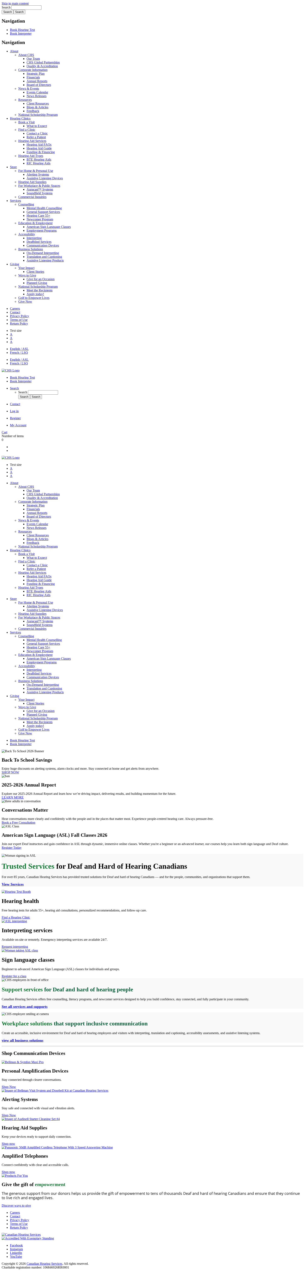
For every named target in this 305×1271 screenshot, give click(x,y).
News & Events (28, 88)
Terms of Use (19, 320)
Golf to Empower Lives (33, 298)
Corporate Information (33, 70)
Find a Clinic (26, 129)
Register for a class (14, 976)
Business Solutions (30, 249)
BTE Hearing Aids (39, 159)
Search (6, 7)
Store (13, 167)
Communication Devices (43, 245)
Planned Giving (37, 283)
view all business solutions (22, 1040)
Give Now (25, 301)
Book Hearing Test (22, 30)
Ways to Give (27, 275)
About (14, 51)
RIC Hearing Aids (38, 163)
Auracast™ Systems (40, 189)
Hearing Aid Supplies (32, 182)
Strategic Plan (36, 73)
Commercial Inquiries (32, 197)
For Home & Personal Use (35, 170)
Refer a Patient (36, 137)
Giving (14, 264)
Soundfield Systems (39, 193)
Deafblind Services (39, 241)
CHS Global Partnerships (43, 62)
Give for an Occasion (41, 279)
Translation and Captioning (44, 256)
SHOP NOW (10, 772)
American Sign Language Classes (49, 227)
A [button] (11, 334)
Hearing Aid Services (32, 141)
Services (15, 200)
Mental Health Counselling (44, 208)
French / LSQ (19, 352)
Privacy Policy (19, 316)
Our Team (33, 58)
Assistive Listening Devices (45, 178)
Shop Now (9, 1087)
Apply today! (35, 294)
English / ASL (19, 349)
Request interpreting (15, 946)
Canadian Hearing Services (44, 1263)
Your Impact (26, 268)
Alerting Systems (38, 174)
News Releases (36, 96)
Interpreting (34, 238)
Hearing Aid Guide (39, 148)
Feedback (33, 111)
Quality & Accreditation (42, 66)
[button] (14, 388)
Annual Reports (37, 81)
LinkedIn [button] (16, 1253)
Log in (14, 411)
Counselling (26, 204)
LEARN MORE (13, 797)
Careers (15, 308)
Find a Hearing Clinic (16, 917)
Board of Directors (39, 85)
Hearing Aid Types (30, 156)
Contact (15, 312)
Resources (25, 100)
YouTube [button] (16, 1256)
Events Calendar (37, 92)
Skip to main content (15, 3)
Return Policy (19, 323)
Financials (33, 77)
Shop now (8, 1143)
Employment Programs (42, 230)
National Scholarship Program (38, 114)
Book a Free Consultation (18, 822)
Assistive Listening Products (45, 260)
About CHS (26, 55)
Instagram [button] (16, 1249)
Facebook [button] (16, 1245)
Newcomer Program (40, 219)
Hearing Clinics (20, 118)
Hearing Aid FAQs (39, 144)
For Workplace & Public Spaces (39, 185)
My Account (18, 425)
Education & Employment (35, 223)
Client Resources (38, 103)
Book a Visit (26, 122)
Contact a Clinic (37, 133)
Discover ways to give (16, 1205)
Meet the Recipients (39, 290)
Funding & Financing (41, 152)
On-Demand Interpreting (43, 253)
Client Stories (35, 271)
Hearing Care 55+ (38, 215)
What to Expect (37, 126)
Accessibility (26, 234)
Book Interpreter (21, 33)
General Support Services (43, 212)
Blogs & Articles (37, 107)
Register (15, 418)
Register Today (12, 847)
